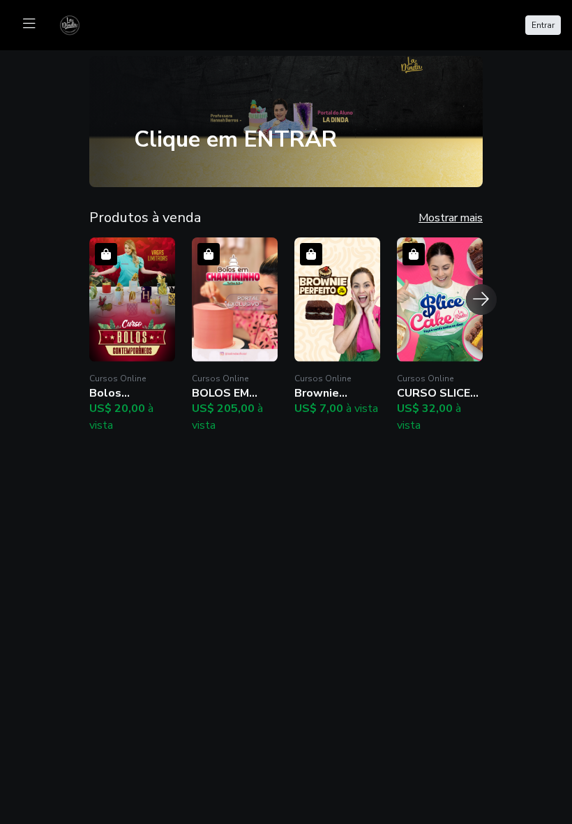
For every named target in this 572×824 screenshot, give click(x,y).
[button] (132, 335)
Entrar (543, 25)
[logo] (78, 23)
